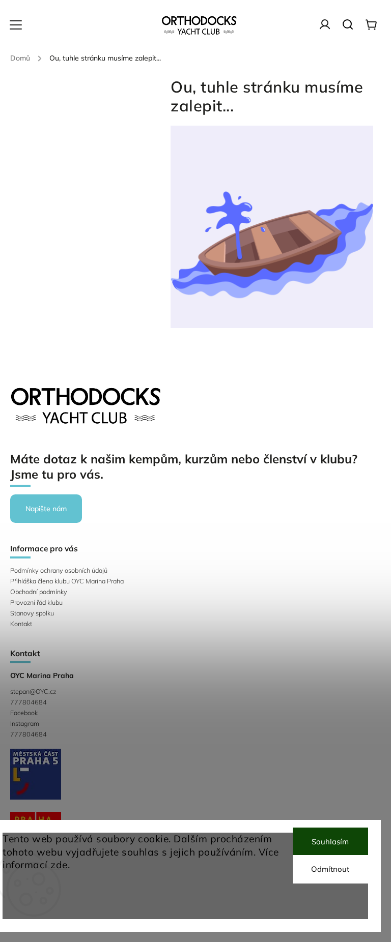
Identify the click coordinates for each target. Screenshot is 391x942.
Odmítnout (330, 869)
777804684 (28, 702)
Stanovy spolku (32, 613)
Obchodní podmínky (38, 591)
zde (59, 865)
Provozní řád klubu (36, 602)
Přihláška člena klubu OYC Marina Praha (67, 581)
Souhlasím (330, 841)
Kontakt (21, 624)
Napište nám (46, 508)
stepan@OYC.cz (33, 691)
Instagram (24, 723)
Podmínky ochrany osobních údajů (58, 570)
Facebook (24, 713)
